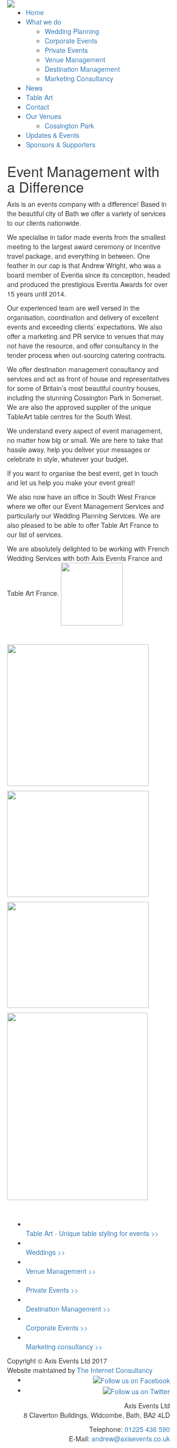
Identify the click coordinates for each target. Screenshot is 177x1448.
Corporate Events (71, 40)
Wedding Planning (72, 31)
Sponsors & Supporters (60, 144)
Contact (37, 106)
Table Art (39, 97)
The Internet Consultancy (114, 1370)
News (34, 88)
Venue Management (75, 59)
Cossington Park (69, 125)
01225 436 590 (147, 1429)
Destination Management (82, 69)
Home (35, 12)
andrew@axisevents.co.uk (131, 1438)
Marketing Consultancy (79, 78)
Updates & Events (52, 135)
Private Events (66, 50)
